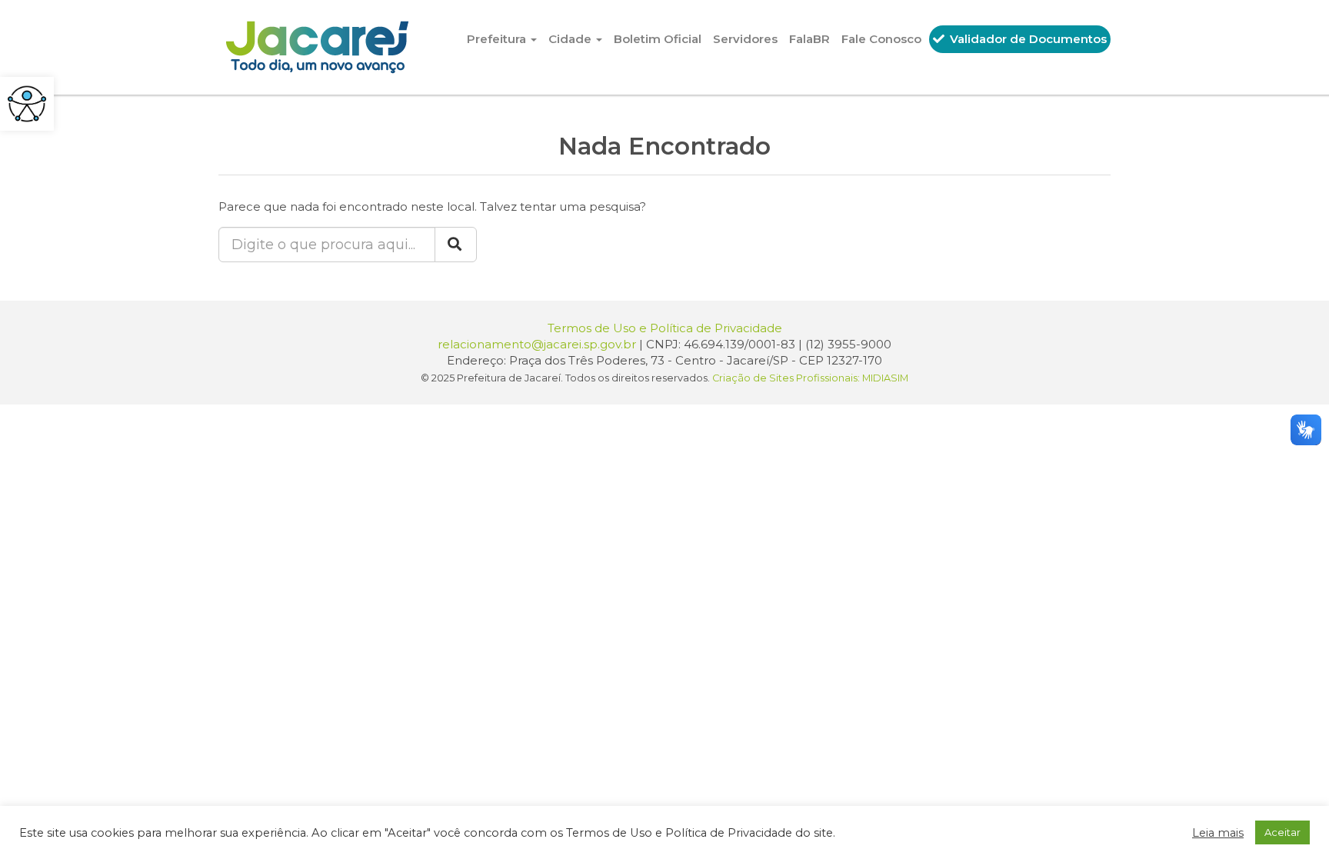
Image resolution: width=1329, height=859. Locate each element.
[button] (27, 104)
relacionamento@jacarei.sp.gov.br (537, 344)
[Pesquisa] (456, 244)
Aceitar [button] (1282, 832)
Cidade (571, 39)
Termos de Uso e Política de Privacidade (665, 328)
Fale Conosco (881, 39)
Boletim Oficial (657, 39)
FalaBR (809, 39)
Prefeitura (498, 39)
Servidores (745, 39)
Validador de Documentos (1027, 39)
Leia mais (1218, 833)
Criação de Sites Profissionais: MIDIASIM (810, 378)
